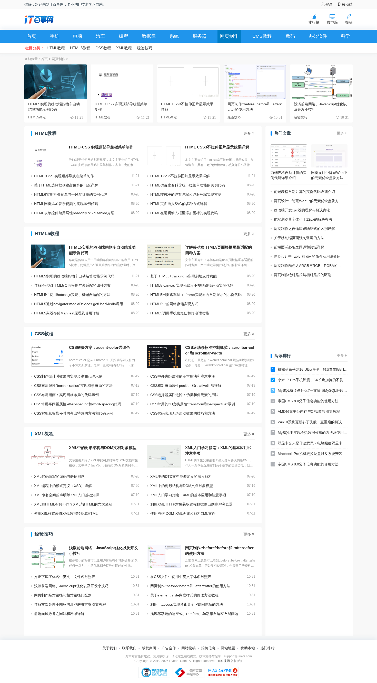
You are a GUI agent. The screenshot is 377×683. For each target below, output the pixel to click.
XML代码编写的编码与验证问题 (59, 476)
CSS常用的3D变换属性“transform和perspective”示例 (192, 404)
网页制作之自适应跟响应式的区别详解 (304, 229)
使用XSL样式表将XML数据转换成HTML (66, 513)
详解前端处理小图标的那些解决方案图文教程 (70, 604)
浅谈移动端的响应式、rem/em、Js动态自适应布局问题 (194, 614)
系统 (174, 36)
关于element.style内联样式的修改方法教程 (184, 595)
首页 (31, 36)
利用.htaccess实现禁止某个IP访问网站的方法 (186, 604)
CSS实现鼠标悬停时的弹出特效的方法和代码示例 (73, 413)
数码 (290, 36)
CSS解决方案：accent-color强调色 (99, 347)
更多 (247, 133)
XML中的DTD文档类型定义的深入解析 (181, 476)
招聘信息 (208, 648)
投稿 (349, 22)
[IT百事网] (39, 19)
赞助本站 (248, 648)
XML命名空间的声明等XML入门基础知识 (66, 495)
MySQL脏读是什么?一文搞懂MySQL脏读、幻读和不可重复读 (310, 390)
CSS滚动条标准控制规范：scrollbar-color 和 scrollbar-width (219, 350)
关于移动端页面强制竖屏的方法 (299, 238)
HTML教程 (56, 48)
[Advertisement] (180, 19)
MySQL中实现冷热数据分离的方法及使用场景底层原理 (310, 433)
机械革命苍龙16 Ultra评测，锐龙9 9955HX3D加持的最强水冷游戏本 (310, 369)
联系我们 (129, 648)
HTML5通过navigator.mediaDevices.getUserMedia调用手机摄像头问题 (82, 304)
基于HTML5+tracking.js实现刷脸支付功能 (183, 276)
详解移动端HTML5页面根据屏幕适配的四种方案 (218, 250)
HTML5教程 (80, 48)
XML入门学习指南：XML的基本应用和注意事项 (218, 450)
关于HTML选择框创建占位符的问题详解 (66, 185)
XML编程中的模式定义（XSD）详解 (63, 486)
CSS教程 (103, 48)
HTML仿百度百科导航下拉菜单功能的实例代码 (187, 185)
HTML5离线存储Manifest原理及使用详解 (67, 313)
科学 (345, 36)
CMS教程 (262, 36)
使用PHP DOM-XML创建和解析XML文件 (182, 513)
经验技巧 (144, 48)
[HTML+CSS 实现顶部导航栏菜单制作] (48, 155)
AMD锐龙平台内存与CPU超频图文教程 (306, 411)
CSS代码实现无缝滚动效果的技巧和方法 (182, 413)
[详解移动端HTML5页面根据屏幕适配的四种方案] (164, 256)
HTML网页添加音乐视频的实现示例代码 (66, 204)
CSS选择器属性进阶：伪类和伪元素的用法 (184, 395)
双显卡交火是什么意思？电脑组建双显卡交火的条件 (310, 443)
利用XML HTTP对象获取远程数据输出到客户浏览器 (191, 504)
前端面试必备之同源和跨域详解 (59, 614)
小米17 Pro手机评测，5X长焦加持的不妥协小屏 (310, 380)
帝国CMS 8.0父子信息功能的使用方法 (305, 401)
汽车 (100, 36)
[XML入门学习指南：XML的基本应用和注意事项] (164, 456)
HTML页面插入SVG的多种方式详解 (178, 204)
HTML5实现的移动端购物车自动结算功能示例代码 (54, 106)
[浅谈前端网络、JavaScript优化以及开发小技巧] (48, 556)
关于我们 (109, 648)
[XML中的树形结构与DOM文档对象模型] (48, 456)
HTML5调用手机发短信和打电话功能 (179, 313)
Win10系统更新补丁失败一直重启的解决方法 (310, 422)
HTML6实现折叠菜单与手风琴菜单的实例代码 (70, 194)
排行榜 (314, 22)
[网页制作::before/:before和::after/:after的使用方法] (164, 556)
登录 (329, 4)
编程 (123, 36)
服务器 (199, 36)
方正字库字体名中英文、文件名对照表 (64, 577)
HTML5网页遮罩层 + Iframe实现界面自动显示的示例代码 (196, 295)
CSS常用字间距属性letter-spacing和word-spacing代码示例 (81, 404)
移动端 (347, 4)
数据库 (149, 36)
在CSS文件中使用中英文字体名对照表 (180, 577)
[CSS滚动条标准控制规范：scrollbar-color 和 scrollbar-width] (164, 356)
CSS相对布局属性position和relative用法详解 (185, 385)
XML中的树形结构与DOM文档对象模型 (102, 447)
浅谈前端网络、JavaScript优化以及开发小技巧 (320, 106)
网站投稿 (188, 648)
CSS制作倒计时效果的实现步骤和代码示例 (68, 376)
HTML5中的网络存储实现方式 (174, 304)
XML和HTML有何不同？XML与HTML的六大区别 (73, 504)
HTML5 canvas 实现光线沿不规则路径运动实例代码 (191, 285)
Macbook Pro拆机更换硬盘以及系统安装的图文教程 (310, 454)
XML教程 (124, 48)
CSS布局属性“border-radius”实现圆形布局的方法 (73, 385)
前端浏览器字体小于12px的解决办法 (303, 219)
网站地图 (228, 648)
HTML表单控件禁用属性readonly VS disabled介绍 (74, 213)
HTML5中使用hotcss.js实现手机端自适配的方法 (72, 295)
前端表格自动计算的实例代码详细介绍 (304, 192)
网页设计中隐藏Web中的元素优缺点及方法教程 (311, 201)
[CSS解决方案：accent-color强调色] (48, 356)
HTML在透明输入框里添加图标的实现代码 (184, 213)
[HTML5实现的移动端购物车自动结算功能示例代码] (48, 256)
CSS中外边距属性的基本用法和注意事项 (182, 376)
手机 (54, 36)
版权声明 (149, 648)
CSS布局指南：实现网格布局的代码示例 (66, 395)
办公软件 (318, 36)
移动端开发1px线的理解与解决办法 (302, 210)
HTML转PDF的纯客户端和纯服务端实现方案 (185, 194)
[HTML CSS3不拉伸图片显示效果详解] (164, 155)
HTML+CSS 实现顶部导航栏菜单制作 (121, 106)
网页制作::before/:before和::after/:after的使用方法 (254, 106)
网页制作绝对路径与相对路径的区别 (63, 595)
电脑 (77, 36)
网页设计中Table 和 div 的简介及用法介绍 (307, 256)
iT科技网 (224, 661)
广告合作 (169, 648)
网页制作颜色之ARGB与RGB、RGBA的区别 (309, 266)
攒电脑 (332, 22)
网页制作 (229, 36)
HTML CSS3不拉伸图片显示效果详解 (187, 106)
